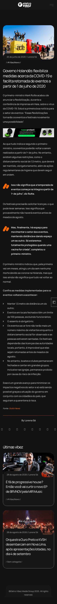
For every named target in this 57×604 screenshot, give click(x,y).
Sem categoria (14, 561)
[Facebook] (17, 429)
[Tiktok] (40, 429)
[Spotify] (9, 429)
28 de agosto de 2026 (17, 474)
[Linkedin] (25, 429)
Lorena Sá (32, 56)
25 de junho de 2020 (16, 56)
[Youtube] (55, 429)
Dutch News (14, 408)
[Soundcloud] (2, 429)
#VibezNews (13, 62)
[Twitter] (47, 429)
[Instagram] (32, 429)
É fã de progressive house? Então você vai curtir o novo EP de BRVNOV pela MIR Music (26, 487)
